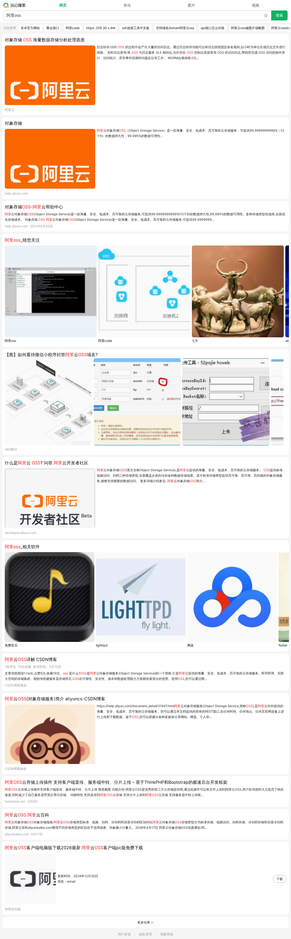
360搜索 (15, 5)
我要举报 (166, 934)
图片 (191, 5)
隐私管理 (145, 934)
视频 (255, 5)
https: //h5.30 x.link (100, 28)
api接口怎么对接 (212, 28)
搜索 (279, 15)
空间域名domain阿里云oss (175, 28)
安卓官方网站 (30, 28)
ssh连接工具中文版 (135, 28)
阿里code (73, 28)
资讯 (127, 5)
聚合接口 (52, 28)
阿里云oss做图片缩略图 (248, 28)
